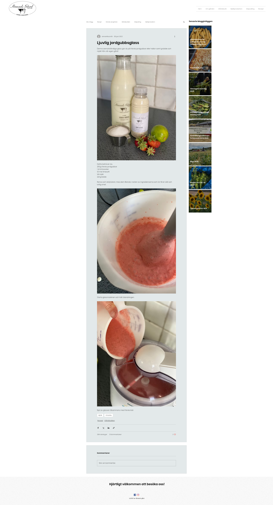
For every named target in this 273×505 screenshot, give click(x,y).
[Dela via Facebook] (98, 428)
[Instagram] (138, 495)
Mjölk (100, 415)
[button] (184, 22)
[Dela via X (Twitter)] (103, 428)
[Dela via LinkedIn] (108, 428)
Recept (99, 22)
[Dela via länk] (114, 428)
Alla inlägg (89, 22)
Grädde (109, 415)
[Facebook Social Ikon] (135, 495)
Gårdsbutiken (126, 22)
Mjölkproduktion (150, 22)
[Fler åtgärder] (174, 36)
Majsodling (137, 22)
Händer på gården (112, 22)
